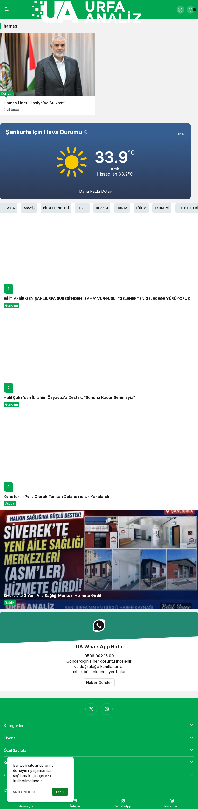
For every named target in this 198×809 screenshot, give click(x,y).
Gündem (11, 305)
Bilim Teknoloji (56, 208)
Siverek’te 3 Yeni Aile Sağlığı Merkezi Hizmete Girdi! (52, 595)
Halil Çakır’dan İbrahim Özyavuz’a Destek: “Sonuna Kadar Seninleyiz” (69, 397)
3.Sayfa (8, 208)
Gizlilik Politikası (24, 792)
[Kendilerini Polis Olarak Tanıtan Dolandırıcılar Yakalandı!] (99, 460)
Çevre (82, 208)
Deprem (102, 208)
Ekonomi (162, 208)
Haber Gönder (99, 682)
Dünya (122, 208)
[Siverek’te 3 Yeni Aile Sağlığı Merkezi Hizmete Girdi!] (99, 559)
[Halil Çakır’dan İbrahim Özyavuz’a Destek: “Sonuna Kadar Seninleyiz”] (99, 361)
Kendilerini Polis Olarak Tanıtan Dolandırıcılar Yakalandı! (57, 496)
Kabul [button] (60, 792)
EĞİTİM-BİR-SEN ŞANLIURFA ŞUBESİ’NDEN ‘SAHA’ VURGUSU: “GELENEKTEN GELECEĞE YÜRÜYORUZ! (97, 298)
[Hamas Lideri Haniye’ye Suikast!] (47, 74)
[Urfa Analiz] (92, 11)
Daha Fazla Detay (95, 191)
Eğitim (141, 208)
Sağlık (9, 602)
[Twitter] (91, 709)
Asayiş (29, 208)
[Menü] (7, 10)
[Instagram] (107, 709)
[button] (180, 10)
